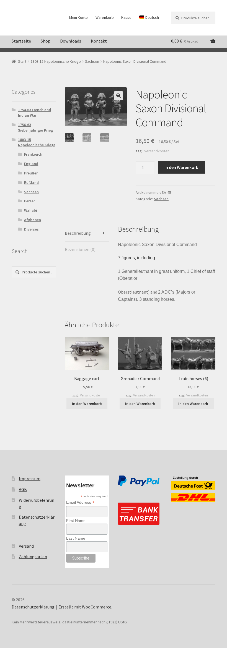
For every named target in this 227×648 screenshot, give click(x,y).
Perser (29, 200)
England (31, 163)
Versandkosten (156, 150)
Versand (26, 546)
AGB (23, 489)
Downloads (70, 41)
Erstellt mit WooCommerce (84, 607)
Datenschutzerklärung (33, 607)
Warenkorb (105, 17)
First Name (76, 520)
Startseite (21, 41)
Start (22, 61)
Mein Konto (78, 17)
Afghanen (32, 219)
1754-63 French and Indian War (34, 112)
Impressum (29, 478)
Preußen (31, 173)
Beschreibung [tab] (78, 233)
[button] (118, 95)
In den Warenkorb (181, 167)
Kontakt (99, 41)
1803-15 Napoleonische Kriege (56, 61)
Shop (45, 41)
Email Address (80, 502)
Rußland (31, 182)
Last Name (75, 538)
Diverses (31, 229)
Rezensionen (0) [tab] (80, 249)
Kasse (126, 17)
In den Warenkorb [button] (87, 403)
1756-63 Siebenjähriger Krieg (35, 127)
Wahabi (30, 210)
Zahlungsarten (33, 556)
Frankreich (33, 154)
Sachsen (92, 61)
